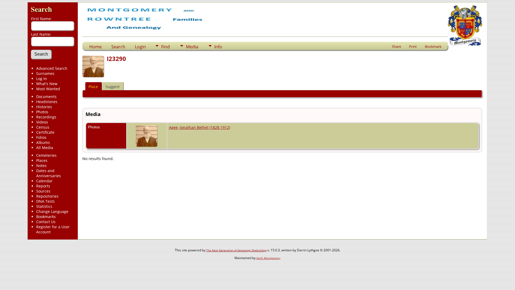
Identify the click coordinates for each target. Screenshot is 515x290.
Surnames (45, 73)
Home (95, 47)
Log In (41, 78)
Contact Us (46, 221)
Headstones (46, 101)
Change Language (52, 211)
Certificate (45, 132)
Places (41, 160)
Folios (41, 137)
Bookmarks (46, 216)
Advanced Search (51, 68)
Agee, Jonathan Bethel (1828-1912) (199, 127)
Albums (43, 142)
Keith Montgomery (268, 258)
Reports (43, 186)
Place (93, 86)
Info (218, 47)
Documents (46, 96)
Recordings (46, 116)
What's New (46, 83)
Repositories (47, 196)
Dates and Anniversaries (48, 173)
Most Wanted (48, 88)
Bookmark (433, 46)
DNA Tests (45, 201)
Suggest (112, 86)
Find (165, 47)
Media (192, 47)
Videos (42, 122)
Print (413, 46)
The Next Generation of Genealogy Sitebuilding (236, 250)
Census (42, 127)
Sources (43, 191)
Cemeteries (46, 155)
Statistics (44, 206)
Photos (42, 111)
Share (396, 46)
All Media (44, 147)
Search (41, 9)
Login (140, 47)
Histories (44, 106)
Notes (41, 165)
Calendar (44, 180)
